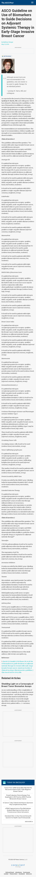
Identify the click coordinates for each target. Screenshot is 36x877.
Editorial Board (10, 872)
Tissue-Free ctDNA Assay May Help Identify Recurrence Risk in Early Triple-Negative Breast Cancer (18, 789)
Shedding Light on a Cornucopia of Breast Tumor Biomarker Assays (17, 685)
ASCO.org (29, 873)
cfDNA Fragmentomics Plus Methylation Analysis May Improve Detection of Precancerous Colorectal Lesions (18, 810)
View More (28, 821)
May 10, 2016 (5, 44)
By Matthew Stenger (7, 42)
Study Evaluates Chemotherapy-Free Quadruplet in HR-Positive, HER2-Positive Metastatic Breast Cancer (18, 797)
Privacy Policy (13, 873)
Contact (6, 873)
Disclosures (26, 872)
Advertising (18, 872)
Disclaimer (22, 873)
